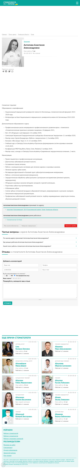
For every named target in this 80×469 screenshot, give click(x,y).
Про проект (8, 455)
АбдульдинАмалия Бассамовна (23, 398)
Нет (12, 275)
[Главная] (11, 3)
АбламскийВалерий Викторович (24, 415)
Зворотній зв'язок (10, 453)
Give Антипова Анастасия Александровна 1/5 (13, 278)
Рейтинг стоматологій (11, 433)
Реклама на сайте (9, 445)
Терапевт (27, 42)
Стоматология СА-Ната (14, 220)
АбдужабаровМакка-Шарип (21, 364)
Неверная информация (29, 226)
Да (7, 275)
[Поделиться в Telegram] (3, 72)
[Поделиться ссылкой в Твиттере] (9, 72)
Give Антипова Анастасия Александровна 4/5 (18, 278)
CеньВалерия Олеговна (23, 347)
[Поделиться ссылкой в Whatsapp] (12, 72)
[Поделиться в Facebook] (6, 72)
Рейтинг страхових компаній (13, 439)
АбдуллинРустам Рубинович (62, 381)
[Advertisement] (40, 19)
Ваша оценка (7, 278)
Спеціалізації (8, 447)
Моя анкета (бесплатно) (11, 226)
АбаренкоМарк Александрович (63, 347)
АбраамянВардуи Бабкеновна (63, 415)
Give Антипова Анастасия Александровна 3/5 (17, 278)
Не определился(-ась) (22, 275)
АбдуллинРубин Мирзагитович (24, 381)
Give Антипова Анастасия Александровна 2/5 (15, 278)
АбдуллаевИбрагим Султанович (63, 364)
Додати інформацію (10, 450)
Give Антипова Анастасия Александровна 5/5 (20, 278)
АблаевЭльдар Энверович (62, 398)
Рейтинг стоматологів (11, 436)
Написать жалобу (71, 226)
